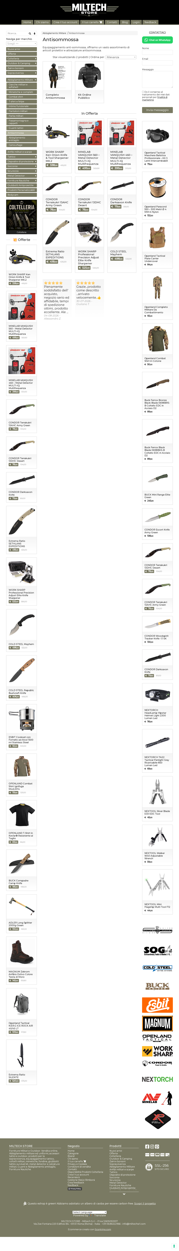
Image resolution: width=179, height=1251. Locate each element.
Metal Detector (16, 175)
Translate (100, 1215)
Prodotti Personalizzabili (21, 190)
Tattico (11, 156)
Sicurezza (13, 171)
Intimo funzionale (19, 106)
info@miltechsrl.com (134, 1224)
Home (27, 22)
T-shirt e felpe (16, 101)
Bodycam (13, 195)
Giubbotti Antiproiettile (21, 185)
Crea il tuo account (65, 22)
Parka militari (16, 116)
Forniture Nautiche (18, 180)
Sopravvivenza (16, 73)
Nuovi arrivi (14, 49)
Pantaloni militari (18, 111)
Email (145, 59)
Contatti (112, 22)
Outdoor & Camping (19, 63)
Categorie (73, 1153)
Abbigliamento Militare (54, 33)
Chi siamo (42, 22)
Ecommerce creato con (89, 1229)
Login (136, 22)
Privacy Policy (75, 1189)
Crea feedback (76, 1182)
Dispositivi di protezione (21, 161)
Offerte (12, 54)
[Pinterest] (157, 1147)
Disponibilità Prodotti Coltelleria (85, 1172)
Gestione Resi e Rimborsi (81, 1180)
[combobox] (121, 57)
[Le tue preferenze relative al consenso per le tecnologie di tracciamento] (174, 1246)
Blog (125, 22)
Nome (145, 48)
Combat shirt (16, 97)
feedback (150, 22)
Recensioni (74, 1177)
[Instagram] (152, 1147)
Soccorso (13, 166)
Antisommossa (76, 33)
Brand (71, 1156)
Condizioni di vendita (79, 1166)
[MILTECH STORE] (89, 10)
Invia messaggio (157, 110)
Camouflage (15, 145)
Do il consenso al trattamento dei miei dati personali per (156, 96)
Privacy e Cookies (77, 1164)
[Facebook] (147, 1147)
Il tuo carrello (90, 22)
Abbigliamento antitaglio (17, 139)
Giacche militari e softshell (18, 86)
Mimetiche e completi (21, 92)
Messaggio (148, 69)
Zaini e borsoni (15, 68)
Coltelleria (13, 58)
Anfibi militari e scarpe (20, 152)
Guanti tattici (16, 128)
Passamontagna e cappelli (19, 122)
